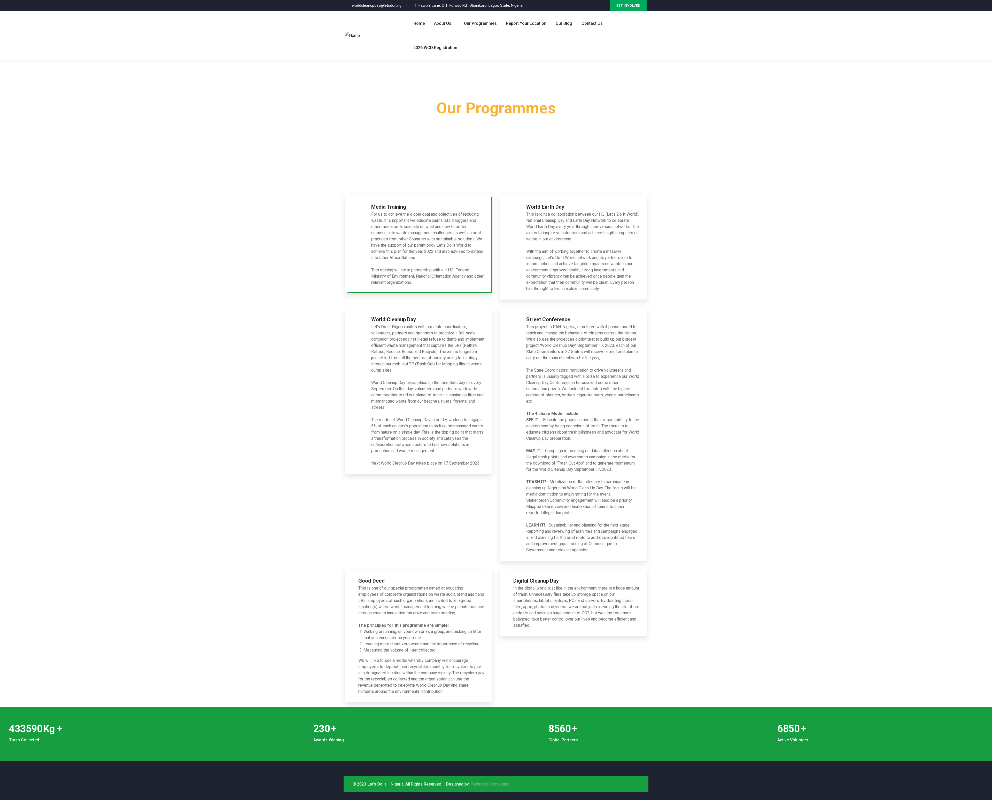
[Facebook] (593, 6)
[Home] (352, 36)
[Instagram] (604, 6)
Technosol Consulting (490, 784)
